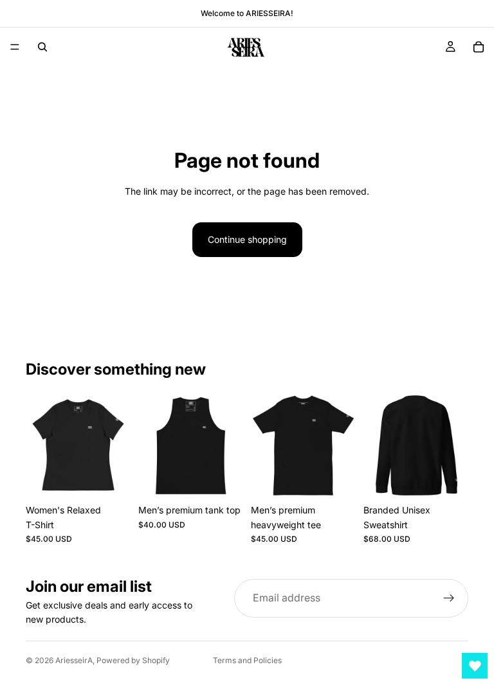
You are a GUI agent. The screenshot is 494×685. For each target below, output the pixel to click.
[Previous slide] (40, 446)
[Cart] (478, 47)
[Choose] (110, 478)
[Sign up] (448, 598)
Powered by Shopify (133, 660)
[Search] (42, 47)
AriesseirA (74, 660)
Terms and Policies (247, 660)
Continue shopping (247, 239)
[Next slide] (116, 446)
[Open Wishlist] (475, 666)
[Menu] (15, 47)
